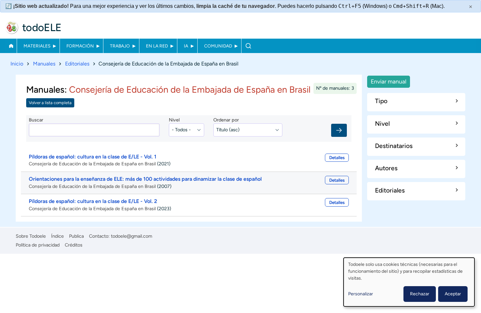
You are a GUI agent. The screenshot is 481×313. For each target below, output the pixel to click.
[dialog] (409, 282)
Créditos (73, 245)
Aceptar (453, 294)
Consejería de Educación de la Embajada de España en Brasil (92, 164)
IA (186, 45)
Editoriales (77, 64)
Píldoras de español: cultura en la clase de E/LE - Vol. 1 (92, 157)
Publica (76, 236)
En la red (157, 45)
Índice (57, 236)
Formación (80, 45)
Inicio (11, 46)
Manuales (44, 64)
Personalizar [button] (360, 294)
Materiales (37, 45)
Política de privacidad (38, 245)
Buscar (248, 46)
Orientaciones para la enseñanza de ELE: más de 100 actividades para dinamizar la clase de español (145, 179)
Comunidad (218, 45)
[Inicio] (11, 27)
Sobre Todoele (31, 236)
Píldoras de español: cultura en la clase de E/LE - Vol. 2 (93, 201)
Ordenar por (226, 120)
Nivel (174, 120)
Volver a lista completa (50, 102)
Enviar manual (388, 81)
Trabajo (120, 45)
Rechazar (419, 294)
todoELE (42, 27)
